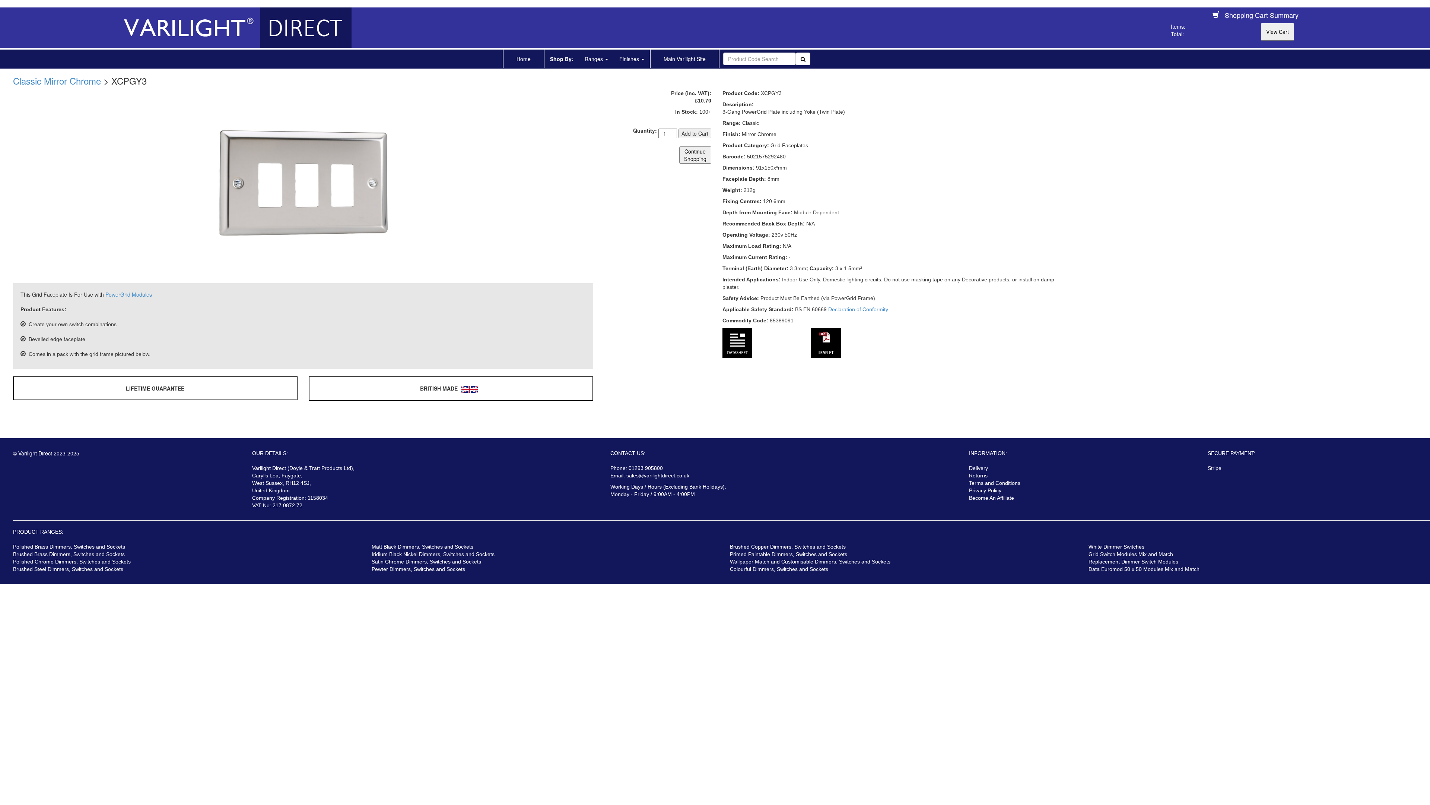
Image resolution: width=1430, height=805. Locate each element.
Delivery (978, 468)
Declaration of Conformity (858, 309)
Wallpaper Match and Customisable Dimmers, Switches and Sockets (810, 562)
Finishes (630, 59)
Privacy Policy (985, 490)
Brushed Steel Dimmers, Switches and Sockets (68, 569)
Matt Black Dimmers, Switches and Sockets (422, 547)
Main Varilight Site (685, 59)
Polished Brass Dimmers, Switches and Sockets (69, 547)
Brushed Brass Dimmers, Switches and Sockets (69, 554)
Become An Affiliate (991, 498)
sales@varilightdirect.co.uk (657, 476)
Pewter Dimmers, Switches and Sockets (418, 569)
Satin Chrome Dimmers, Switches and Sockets (426, 562)
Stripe (1214, 468)
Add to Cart (694, 133)
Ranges (594, 59)
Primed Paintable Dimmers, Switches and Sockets (788, 554)
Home (524, 59)
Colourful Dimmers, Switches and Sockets (779, 569)
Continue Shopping (695, 155)
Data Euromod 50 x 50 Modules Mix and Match (1144, 569)
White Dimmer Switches (1116, 547)
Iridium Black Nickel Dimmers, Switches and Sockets (433, 554)
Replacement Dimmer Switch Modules (1133, 562)
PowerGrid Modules (128, 294)
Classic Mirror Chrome (57, 80)
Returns (978, 476)
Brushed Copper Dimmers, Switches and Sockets (788, 547)
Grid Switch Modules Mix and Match (1131, 554)
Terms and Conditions (994, 483)
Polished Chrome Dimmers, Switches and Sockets (72, 562)
